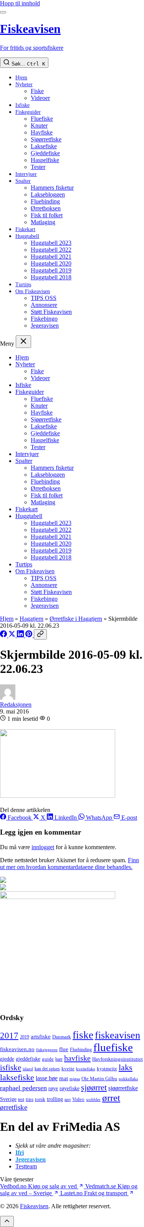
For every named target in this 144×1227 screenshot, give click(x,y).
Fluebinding (45, 201)
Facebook (19, 817)
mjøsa (75, 1078)
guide (48, 1059)
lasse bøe (47, 1078)
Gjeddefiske (45, 153)
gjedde (7, 1059)
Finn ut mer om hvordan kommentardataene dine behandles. (69, 863)
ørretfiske (13, 1107)
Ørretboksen (46, 208)
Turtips (23, 284)
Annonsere (44, 305)
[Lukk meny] (23, 341)
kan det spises (47, 1068)
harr (59, 1059)
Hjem (21, 77)
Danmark (61, 1037)
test (21, 1099)
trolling (55, 1099)
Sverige (8, 1099)
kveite (67, 1068)
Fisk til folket (47, 215)
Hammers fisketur (52, 187)
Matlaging (43, 222)
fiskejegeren (47, 1049)
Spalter (23, 181)
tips (29, 1099)
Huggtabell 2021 (51, 256)
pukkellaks (128, 1078)
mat (63, 1078)
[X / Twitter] (12, 635)
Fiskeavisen (34, 1206)
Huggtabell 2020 (51, 263)
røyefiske (69, 1088)
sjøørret (94, 1087)
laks (125, 1067)
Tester (38, 167)
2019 (24, 1037)
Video (78, 1099)
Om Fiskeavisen (32, 291)
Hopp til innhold (20, 3)
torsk (40, 1099)
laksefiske (17, 1077)
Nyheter (24, 84)
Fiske (37, 91)
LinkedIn (65, 817)
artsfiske (41, 1036)
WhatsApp (99, 817)
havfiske (77, 1058)
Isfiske (22, 105)
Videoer (40, 98)
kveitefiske (85, 1068)
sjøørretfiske (123, 1088)
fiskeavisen (117, 1035)
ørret (111, 1097)
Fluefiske (42, 118)
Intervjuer (26, 174)
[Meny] (3, 12)
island (28, 1069)
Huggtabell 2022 (51, 249)
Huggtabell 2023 (51, 242)
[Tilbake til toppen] (7, 1221)
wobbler (93, 1099)
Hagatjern (31, 618)
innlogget (42, 847)
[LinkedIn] (21, 635)
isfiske (10, 1067)
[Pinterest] (29, 635)
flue (63, 1049)
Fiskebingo (44, 318)
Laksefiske (44, 146)
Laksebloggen (48, 194)
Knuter (39, 125)
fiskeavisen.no (17, 1049)
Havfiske (42, 132)
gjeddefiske (28, 1059)
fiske (83, 1035)
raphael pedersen (23, 1088)
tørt (68, 1099)
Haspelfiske (45, 160)
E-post (128, 817)
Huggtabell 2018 (51, 277)
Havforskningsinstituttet (117, 1059)
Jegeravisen (45, 325)
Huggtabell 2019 (51, 270)
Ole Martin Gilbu (99, 1078)
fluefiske (113, 1047)
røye (53, 1088)
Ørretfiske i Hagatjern (76, 618)
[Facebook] (4, 635)
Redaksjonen (15, 704)
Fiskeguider (28, 112)
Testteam (26, 1166)
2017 (9, 1035)
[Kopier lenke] (40, 634)
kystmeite (107, 1068)
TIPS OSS (43, 298)
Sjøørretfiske (46, 139)
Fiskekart (25, 229)
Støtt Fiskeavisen (51, 311)
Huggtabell (27, 236)
